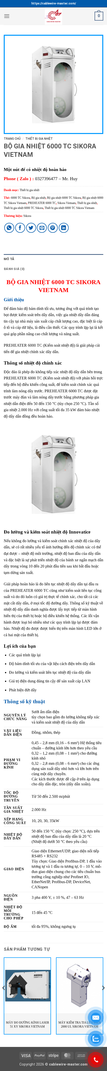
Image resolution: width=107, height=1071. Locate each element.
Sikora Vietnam (66, 203)
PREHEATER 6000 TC (42, 203)
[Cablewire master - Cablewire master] (53, 16)
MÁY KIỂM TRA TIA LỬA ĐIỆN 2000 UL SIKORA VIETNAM (79, 1024)
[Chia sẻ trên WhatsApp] (9, 228)
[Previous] (4, 998)
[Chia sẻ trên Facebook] (20, 228)
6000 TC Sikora (20, 198)
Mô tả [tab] (9, 259)
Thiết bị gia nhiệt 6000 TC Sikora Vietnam (69, 208)
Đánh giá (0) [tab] (14, 269)
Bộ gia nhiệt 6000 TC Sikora (64, 198)
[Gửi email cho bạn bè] (42, 228)
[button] (7, 16)
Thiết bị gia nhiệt (39, 138)
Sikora (27, 216)
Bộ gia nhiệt (38, 198)
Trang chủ (12, 138)
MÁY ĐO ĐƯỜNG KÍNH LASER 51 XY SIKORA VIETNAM (27, 1024)
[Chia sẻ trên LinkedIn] (64, 228)
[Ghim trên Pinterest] (53, 228)
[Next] (103, 998)
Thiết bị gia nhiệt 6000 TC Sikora (23, 208)
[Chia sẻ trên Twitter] (31, 228)
